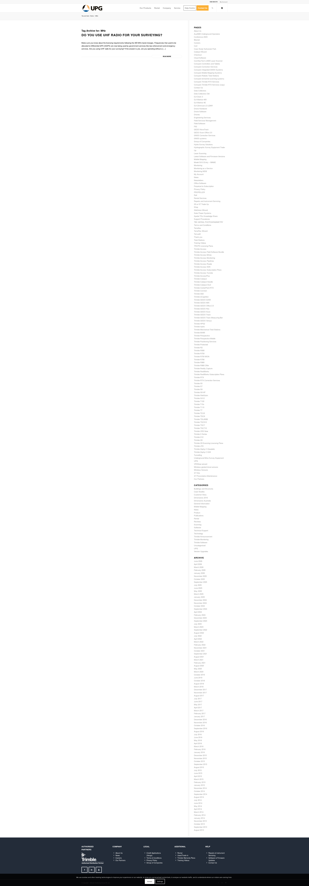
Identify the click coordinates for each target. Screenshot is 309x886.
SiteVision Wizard (201, 210)
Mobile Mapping (200, 159)
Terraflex (197, 228)
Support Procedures (202, 219)
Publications (199, 515)
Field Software (199, 123)
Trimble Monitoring (201, 539)
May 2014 (198, 806)
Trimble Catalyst (200, 278)
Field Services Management (205, 120)
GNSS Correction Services (204, 135)
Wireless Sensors (201, 470)
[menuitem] (223, 2)
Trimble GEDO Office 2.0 (204, 305)
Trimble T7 (198, 410)
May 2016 (198, 740)
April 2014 (198, 809)
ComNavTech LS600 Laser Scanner (208, 60)
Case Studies (199, 491)
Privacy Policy (199, 189)
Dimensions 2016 (201, 497)
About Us (197, 31)
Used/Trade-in (182, 855)
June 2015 (198, 773)
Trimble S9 (198, 389)
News (196, 177)
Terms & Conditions (154, 858)
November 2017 (200, 692)
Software (197, 527)
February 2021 (199, 662)
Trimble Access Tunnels (203, 273)
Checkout (198, 54)
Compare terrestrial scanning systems (209, 78)
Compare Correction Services (206, 66)
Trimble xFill (198, 446)
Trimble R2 (198, 347)
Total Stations (199, 240)
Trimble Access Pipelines (204, 261)
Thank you (198, 237)
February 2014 (199, 815)
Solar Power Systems (202, 213)
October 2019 (199, 674)
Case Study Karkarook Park (205, 49)
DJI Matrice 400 (200, 99)
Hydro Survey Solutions (203, 144)
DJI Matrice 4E (200, 102)
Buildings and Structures (203, 488)
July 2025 (198, 585)
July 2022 (198, 636)
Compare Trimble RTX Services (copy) (209, 84)
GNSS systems (200, 138)
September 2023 (200, 621)
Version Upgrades (201, 551)
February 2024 (199, 615)
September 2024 (200, 609)
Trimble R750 (199, 353)
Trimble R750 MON (201, 356)
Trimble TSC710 (200, 428)
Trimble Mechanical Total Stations (207, 329)
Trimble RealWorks (201, 371)
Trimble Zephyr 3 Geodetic (204, 449)
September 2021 (200, 653)
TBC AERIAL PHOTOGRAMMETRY (208, 222)
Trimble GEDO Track (202, 314)
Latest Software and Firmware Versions (209, 156)
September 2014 (200, 794)
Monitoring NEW (200, 171)
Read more (167, 56)
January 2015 (199, 785)
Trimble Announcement (203, 536)
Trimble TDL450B (201, 419)
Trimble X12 (198, 437)
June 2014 (198, 803)
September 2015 (200, 764)
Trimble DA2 (199, 293)
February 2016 (199, 749)
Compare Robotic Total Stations (206, 75)
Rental (196, 518)
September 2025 (200, 582)
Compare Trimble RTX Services (206, 81)
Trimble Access (200, 249)
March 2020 (198, 671)
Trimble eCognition (201, 296)
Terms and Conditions (202, 225)
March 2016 (198, 746)
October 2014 (199, 791)
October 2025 (199, 579)
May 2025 (198, 591)
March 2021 (198, 659)
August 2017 (199, 695)
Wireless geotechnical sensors (206, 467)
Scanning (197, 524)
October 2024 (199, 606)
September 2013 (200, 827)
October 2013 (199, 824)
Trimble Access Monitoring (204, 258)
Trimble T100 (199, 401)
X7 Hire (197, 473)
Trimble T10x (199, 404)
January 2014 (199, 818)
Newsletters (198, 180)
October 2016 (199, 725)
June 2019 (198, 677)
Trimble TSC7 (199, 425)
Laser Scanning (200, 153)
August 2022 (199, 632)
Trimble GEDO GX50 (202, 299)
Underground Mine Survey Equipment (209, 458)
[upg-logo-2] (92, 8)
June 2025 (198, 588)
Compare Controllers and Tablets (207, 63)
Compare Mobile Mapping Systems (208, 72)
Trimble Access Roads (203, 264)
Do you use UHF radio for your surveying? (121, 35)
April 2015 (198, 776)
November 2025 (200, 576)
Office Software (200, 183)
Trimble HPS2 (199, 323)
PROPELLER (199, 192)
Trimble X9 (198, 440)
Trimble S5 (198, 383)
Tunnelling (198, 455)
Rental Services (200, 198)
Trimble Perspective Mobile (204, 338)
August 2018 (199, 683)
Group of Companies (202, 141)
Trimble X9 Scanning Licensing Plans (208, 443)
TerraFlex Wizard (200, 231)
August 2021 (199, 656)
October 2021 (199, 650)
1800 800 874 (214, 2)
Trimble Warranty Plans (186, 858)
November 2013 (200, 821)
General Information (202, 503)
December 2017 (200, 689)
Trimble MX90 (199, 332)
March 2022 (198, 641)
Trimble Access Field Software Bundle (209, 252)
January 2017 (199, 716)
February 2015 (199, 782)
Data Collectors (200, 90)
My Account (224, 2)
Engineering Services (202, 117)
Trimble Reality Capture (203, 368)
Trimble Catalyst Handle (203, 281)
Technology (198, 533)
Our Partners (199, 479)
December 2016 (200, 719)
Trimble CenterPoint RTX (204, 287)
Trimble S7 (198, 386)
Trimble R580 (199, 350)
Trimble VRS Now (201, 431)
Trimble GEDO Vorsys (203, 320)
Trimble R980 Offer (201, 365)
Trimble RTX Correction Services (207, 380)
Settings (160, 881)
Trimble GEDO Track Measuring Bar (208, 317)
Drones (197, 114)
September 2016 (200, 728)
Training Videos (200, 243)
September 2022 (200, 629)
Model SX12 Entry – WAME (205, 162)
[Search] (212, 8)
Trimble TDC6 (199, 416)
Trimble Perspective (202, 335)
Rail (195, 195)
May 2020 (198, 668)
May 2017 (198, 704)
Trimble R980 (199, 362)
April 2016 (198, 743)
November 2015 (200, 758)
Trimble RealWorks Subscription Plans (209, 374)
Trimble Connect (200, 290)
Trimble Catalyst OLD (202, 284)
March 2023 (198, 627)
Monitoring (198, 165)
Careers (197, 43)
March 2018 (198, 686)
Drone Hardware (200, 108)
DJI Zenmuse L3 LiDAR (203, 105)
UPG (196, 461)
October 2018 (199, 680)
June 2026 (198, 561)
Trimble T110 (199, 407)
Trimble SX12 (199, 398)
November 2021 (200, 647)
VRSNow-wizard (200, 464)
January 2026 (199, 573)
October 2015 (199, 761)
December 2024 (200, 600)
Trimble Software (200, 542)
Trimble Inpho (199, 326)
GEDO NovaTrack (201, 129)
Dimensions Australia (202, 500)
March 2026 (198, 567)
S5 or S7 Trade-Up (201, 204)
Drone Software (200, 111)
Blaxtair (197, 39)
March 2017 (198, 710)
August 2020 (199, 665)
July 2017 (198, 698)
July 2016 (198, 734)
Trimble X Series (200, 434)
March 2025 (198, 594)
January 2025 (199, 597)
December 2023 (200, 618)
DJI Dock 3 (198, 96)
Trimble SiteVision (201, 395)
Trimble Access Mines (203, 255)
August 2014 (199, 797)
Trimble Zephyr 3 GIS (202, 452)
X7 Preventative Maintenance (205, 476)
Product (197, 512)
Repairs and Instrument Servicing (207, 201)
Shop (196, 207)
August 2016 (199, 731)
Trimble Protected (201, 344)
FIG (195, 126)
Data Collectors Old (201, 93)
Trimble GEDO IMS (201, 302)
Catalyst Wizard (200, 51)
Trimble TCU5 (199, 413)
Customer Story (200, 494)
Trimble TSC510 (200, 422)
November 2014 (200, 788)
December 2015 (200, 755)
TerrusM (197, 234)
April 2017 (198, 707)
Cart (195, 46)
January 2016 (199, 752)
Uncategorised (199, 545)
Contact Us (198, 87)
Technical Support (201, 530)
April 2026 (198, 564)
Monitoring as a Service (203, 168)
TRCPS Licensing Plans (203, 246)
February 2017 (199, 713)
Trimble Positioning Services (205, 341)
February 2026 (199, 570)
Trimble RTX (199, 377)
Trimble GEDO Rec (201, 308)
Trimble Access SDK (202, 266)
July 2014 (198, 800)
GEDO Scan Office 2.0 (203, 132)
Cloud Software (200, 57)
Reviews (197, 521)
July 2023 (198, 624)
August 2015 (199, 767)
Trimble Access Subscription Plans (207, 270)
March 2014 (198, 812)
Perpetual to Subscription (204, 186)
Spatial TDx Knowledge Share (206, 216)
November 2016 (200, 722)
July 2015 (198, 770)
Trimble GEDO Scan (202, 311)
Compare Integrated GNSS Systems (208, 69)
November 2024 (200, 603)
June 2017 (198, 701)
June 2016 (198, 737)
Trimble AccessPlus (202, 276)
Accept (149, 881)
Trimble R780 (199, 359)
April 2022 (198, 639)
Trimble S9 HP (199, 392)
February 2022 (199, 644)
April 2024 (198, 612)
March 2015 (198, 779)
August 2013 (199, 830)
